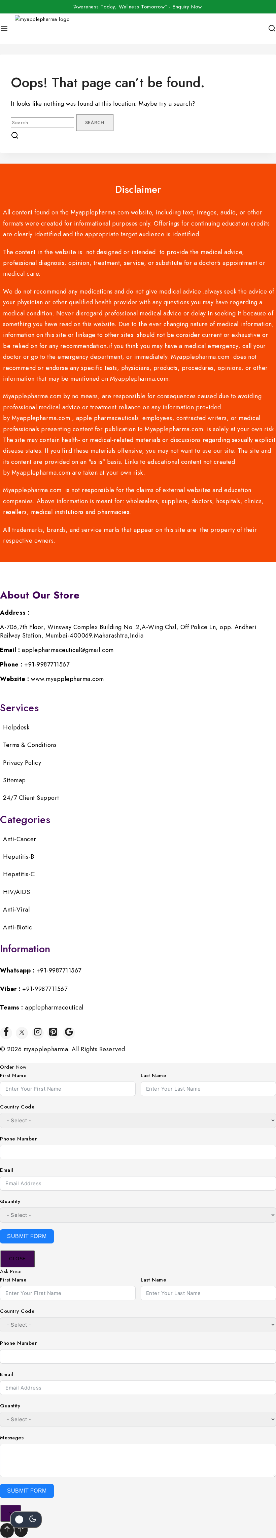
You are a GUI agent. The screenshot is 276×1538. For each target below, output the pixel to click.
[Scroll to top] (21, 1530)
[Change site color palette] (26, 1519)
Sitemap (14, 780)
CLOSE (17, 1258)
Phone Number (18, 1138)
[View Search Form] (272, 28)
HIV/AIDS (16, 892)
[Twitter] (22, 1033)
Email (6, 1170)
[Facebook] (6, 1033)
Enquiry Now (188, 6)
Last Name (154, 1075)
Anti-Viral (16, 909)
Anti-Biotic (17, 927)
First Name (13, 1075)
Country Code (17, 1106)
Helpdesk (16, 727)
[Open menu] (4, 28)
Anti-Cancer (19, 839)
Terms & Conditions (30, 745)
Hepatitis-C (19, 874)
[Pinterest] (53, 1033)
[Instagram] (38, 1033)
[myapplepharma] (43, 28)
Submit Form (27, 1236)
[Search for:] (43, 122)
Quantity (10, 1201)
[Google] (69, 1033)
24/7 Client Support (31, 797)
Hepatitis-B (18, 856)
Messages (12, 1437)
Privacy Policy (22, 762)
